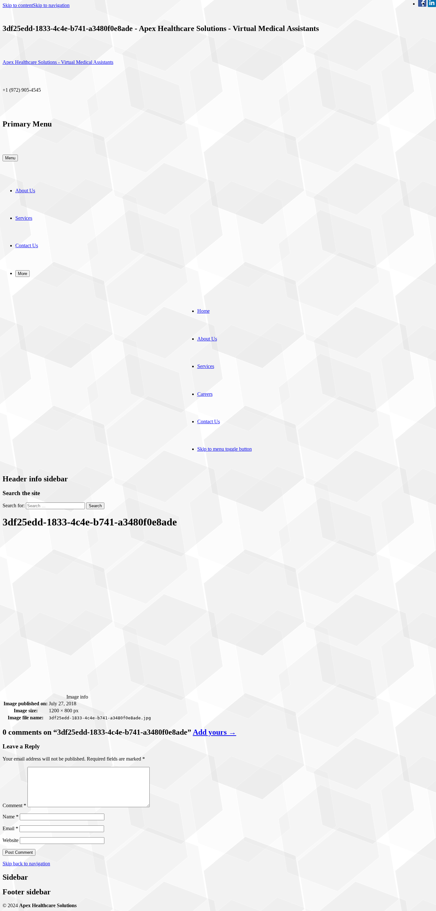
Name (11, 816)
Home (203, 311)
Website (11, 840)
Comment (14, 805)
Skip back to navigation (26, 863)
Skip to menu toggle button (224, 449)
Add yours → (214, 732)
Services (23, 218)
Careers (205, 394)
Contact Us (26, 245)
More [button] (22, 273)
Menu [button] (10, 158)
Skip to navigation (51, 5)
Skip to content (18, 5)
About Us (25, 190)
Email (10, 828)
